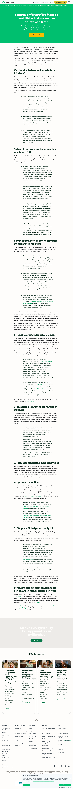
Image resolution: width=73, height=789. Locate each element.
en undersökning (47, 361)
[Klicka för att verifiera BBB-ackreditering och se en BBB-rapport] (20, 784)
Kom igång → (31, 401)
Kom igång (36, 640)
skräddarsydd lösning (20, 608)
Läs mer (8, 708)
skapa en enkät (18, 596)
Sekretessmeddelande (38, 781)
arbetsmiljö (39, 602)
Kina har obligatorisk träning (33, 496)
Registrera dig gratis (60, 2)
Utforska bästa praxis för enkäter (18, 5)
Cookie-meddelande (49, 781)
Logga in (51, 2)
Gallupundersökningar (43, 389)
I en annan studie (28, 559)
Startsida (5, 5)
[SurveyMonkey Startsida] (9, 2)
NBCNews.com (42, 385)
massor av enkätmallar (48, 606)
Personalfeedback (33, 5)
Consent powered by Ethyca (64, 787)
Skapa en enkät (36, 35)
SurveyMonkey (21, 606)
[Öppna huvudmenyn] (69, 2)
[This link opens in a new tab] (54, 766)
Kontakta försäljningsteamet (41, 2)
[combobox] (7, 766)
